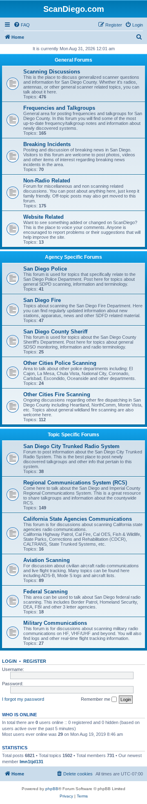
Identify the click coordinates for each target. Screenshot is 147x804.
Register (34, 661)
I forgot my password (23, 699)
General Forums (73, 60)
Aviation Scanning (46, 560)
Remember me (96, 699)
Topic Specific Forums (73, 435)
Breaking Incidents (47, 144)
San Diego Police (45, 269)
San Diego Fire (42, 300)
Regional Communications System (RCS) (75, 483)
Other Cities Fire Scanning (56, 394)
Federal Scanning (45, 592)
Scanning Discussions (51, 72)
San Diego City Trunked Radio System (71, 446)
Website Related (43, 217)
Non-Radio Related (46, 181)
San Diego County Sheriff (55, 332)
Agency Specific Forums (73, 257)
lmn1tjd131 (31, 761)
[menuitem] (21, 25)
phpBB (51, 788)
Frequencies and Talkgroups (59, 108)
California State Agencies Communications (77, 519)
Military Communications (55, 623)
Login (9, 661)
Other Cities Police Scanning (59, 363)
